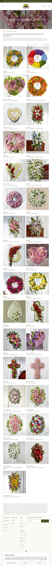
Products (5, 527)
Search (13, 520)
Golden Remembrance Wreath (33, 298)
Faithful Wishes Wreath (32, 213)
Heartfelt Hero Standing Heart (10, 185)
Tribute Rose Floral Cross (9, 382)
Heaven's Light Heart (31, 270)
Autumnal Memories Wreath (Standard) (35, 100)
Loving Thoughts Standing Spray (34, 185)
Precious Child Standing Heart (10, 128)
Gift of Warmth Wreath (8, 157)
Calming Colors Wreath (9, 298)
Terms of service (22, 545)
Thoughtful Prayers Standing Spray (11, 496)
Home (4, 31)
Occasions (5, 524)
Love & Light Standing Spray (33, 411)
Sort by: (28, 44)
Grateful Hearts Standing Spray (33, 241)
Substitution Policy (22, 541)
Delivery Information (22, 531)
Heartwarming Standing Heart (10, 100)
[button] (2, 6)
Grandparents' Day (6, 521)
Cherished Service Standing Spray (34, 439)
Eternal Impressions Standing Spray (34, 157)
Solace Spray (6, 326)
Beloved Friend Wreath (8, 213)
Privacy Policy (43, 559)
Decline (39, 562)
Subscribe (45, 521)
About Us (5, 530)
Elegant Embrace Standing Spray (11, 241)
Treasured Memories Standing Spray (35, 467)
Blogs (13, 523)
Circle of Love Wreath (31, 72)
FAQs (21, 520)
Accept (25, 562)
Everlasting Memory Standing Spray (35, 128)
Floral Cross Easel (30, 326)
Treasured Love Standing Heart (33, 354)
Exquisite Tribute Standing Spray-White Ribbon (12, 468)
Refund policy (23, 537)
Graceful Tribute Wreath (9, 270)
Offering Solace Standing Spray (10, 439)
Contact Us (22, 523)
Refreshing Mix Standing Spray (10, 354)
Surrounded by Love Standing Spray (11, 411)
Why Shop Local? (22, 526)
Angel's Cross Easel (30, 382)
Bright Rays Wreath (8, 72)
